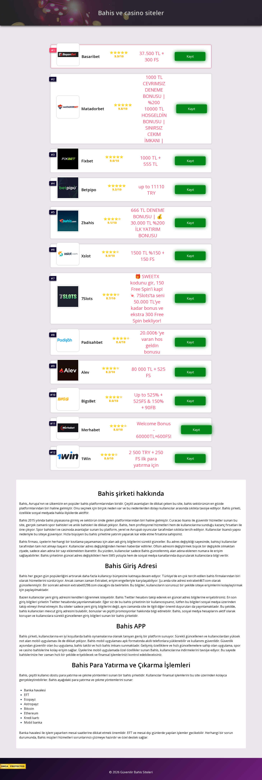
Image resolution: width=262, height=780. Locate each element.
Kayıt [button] (190, 56)
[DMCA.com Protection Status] (13, 768)
